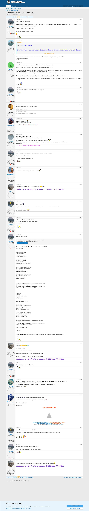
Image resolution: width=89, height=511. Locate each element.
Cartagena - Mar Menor (12, 53)
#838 (81, 427)
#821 (81, 19)
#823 (81, 62)
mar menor (12, 391)
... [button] (12, 16)
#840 (81, 461)
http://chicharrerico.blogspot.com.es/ (44, 423)
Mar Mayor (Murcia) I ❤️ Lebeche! (11, 33)
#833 (81, 234)
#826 (81, 118)
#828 (81, 150)
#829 (81, 167)
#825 (81, 104)
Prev (8, 16)
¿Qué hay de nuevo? (16, 6)
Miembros (26, 6)
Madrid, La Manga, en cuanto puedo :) (11, 214)
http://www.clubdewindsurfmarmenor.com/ (41, 422)
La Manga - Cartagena (12, 76)
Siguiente (30, 16)
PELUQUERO (9, 14)
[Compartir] (79, 19)
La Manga (13, 115)
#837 (81, 394)
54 (26, 16)
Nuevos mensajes (9, 8)
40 (14, 16)
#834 (81, 343)
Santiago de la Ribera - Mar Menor (11, 197)
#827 (81, 134)
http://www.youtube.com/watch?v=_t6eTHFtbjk (54, 424)
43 (20, 16)
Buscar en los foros (17, 8)
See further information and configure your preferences (18, 508)
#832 (81, 217)
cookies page (34, 241)
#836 (81, 379)
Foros (8, 6)
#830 (81, 184)
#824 (81, 87)
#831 (81, 201)
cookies (15, 506)
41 (16, 16)
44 (22, 16)
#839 (81, 444)
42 (18, 16)
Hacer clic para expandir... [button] (49, 53)
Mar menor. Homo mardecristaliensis (11, 147)
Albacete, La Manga (11, 131)
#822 (81, 40)
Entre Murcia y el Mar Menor (11, 181)
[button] (22, 6)
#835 (81, 362)
